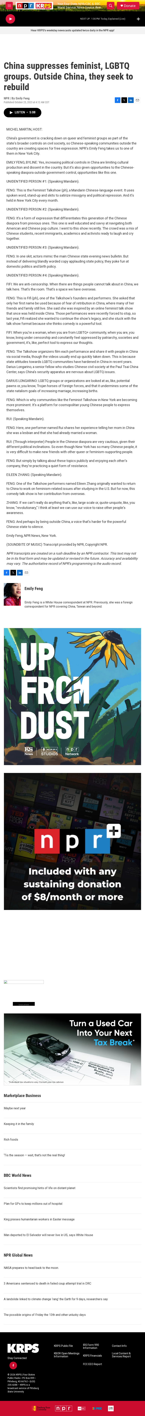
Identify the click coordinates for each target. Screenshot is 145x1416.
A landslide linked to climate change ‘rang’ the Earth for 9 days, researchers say (56, 1299)
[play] (10, 19)
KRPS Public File (63, 1346)
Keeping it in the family (19, 1124)
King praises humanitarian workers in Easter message (39, 1219)
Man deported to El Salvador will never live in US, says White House (48, 1235)
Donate (130, 6)
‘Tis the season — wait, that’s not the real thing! (34, 1155)
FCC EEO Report (92, 1364)
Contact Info (119, 1346)
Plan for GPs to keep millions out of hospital (33, 1203)
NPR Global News (18, 1255)
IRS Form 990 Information (91, 1346)
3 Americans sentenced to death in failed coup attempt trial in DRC (47, 1283)
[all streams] (139, 18)
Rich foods (11, 1139)
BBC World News (17, 1175)
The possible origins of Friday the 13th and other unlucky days (45, 1315)
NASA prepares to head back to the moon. (31, 1268)
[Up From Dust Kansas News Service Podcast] (72, 696)
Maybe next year (15, 1108)
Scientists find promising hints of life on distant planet (39, 1188)
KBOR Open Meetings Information (66, 1355)
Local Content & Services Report (121, 1355)
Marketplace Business (22, 1095)
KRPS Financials (92, 1355)
